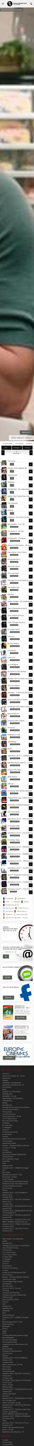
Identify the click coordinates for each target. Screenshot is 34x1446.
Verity (4, 1333)
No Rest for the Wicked (10, 1132)
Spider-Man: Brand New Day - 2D (13, 1085)
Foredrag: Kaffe (7, 1197)
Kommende (10, 443)
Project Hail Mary (8, 1179)
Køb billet (26, 432)
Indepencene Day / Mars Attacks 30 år (15, 1184)
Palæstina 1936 (7, 1166)
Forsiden (5, 1440)
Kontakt (29, 443)
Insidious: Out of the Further (11, 1092)
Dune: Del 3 (6, 1396)
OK (6, 956)
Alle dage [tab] (16, 452)
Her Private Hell (7, 1349)
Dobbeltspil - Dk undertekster (11, 1083)
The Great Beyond (8, 1371)
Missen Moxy (6, 1369)
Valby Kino (11, 2)
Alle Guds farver (7, 1286)
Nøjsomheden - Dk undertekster (12, 1098)
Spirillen (4, 1103)
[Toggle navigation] (31, 3)
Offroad (4, 1190)
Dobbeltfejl (5, 1161)
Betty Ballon (6, 1172)
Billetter (20, 1018)
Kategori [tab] (16, 448)
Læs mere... (9, 1058)
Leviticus (5, 1136)
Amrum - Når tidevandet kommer (13, 1427)
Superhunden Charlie (9, 1143)
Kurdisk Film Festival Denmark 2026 (14, 1139)
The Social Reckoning (9, 1342)
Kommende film (7, 1444)
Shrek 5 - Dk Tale (7, 1430)
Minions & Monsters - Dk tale (11, 1116)
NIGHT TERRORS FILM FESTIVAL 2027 (15, 1222)
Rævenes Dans (22, 437)
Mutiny (4, 1089)
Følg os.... (8, 997)
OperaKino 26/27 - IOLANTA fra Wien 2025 (16, 1219)
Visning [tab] (27, 448)
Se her (7, 977)
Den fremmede (7, 1188)
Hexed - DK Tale (7, 1385)
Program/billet (7, 1442)
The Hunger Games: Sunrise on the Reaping (16, 1380)
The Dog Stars (7, 1112)
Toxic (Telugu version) (9, 1118)
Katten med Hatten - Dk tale (11, 1403)
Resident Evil (6, 1306)
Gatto (4, 1421)
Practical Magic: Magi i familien (12, 1281)
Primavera (5, 1290)
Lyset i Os (5, 1130)
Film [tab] (6, 448)
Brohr (4, 1163)
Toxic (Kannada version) (10, 1110)
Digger (4, 1331)
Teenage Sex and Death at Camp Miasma (16, 1107)
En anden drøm (7, 1125)
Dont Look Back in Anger (10, 1159)
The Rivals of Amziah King (10, 1293)
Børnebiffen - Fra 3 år (9, 1096)
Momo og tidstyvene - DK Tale (12, 1364)
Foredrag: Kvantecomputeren (12, 1186)
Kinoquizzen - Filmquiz (9, 1177)
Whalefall (5, 1347)
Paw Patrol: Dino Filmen (10, 1121)
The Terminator (7, 1141)
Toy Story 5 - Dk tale (9, 1148)
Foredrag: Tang (7, 1204)
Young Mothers (7, 1101)
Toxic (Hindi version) (9, 1114)
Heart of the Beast (8, 1315)
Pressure (5, 1150)
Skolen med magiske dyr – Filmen (13, 1076)
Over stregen (6, 1367)
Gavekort (20, 443)
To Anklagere (6, 1127)
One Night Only (7, 1105)
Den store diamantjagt (9, 1340)
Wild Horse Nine (7, 1387)
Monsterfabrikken (8, 1338)
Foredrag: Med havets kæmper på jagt (15, 1181)
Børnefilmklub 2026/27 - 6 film (12, 1175)
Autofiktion (6, 1123)
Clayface (5, 1355)
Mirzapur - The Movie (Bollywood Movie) (15, 1145)
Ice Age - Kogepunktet (9, 1412)
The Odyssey (6, 1087)
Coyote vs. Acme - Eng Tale (11, 1288)
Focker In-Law (7, 1382)
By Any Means (7, 1134)
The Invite (5, 1074)
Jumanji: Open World (9, 1394)
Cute (3, 1304)
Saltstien (5, 1080)
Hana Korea (6, 1078)
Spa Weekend (7, 1152)
